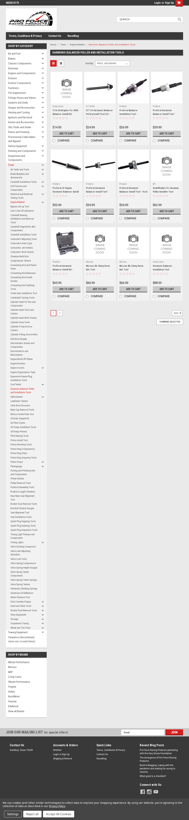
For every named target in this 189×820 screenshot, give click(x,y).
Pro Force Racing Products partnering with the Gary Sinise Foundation (159, 752)
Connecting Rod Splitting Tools (23, 287)
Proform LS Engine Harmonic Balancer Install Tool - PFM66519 (66, 192)
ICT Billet (90, 106)
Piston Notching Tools (21, 444)
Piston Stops (17, 461)
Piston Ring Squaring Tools (24, 457)
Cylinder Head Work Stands (24, 317)
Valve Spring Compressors (23, 563)
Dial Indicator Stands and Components (22, 345)
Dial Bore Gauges (19, 339)
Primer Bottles (17, 478)
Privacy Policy (57, 806)
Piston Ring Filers (19, 453)
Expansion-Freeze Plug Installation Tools (21, 378)
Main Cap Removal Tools (22, 409)
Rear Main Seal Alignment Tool (23, 498)
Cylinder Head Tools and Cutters (22, 311)
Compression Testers (21, 260)
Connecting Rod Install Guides (21, 279)
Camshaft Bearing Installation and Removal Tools (22, 219)
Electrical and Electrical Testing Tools (21, 196)
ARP (10, 672)
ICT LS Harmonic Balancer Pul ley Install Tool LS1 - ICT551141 (99, 114)
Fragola (12, 686)
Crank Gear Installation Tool (24, 293)
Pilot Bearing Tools (20, 435)
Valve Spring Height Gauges (24, 567)
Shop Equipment (18, 614)
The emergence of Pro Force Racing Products (158, 759)
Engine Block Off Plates (22, 359)
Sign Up (169, 2)
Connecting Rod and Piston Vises (24, 267)
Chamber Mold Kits (20, 256)
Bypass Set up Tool (20, 206)
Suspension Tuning (20, 623)
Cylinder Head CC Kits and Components (23, 304)
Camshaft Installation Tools (24, 181)
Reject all (32, 814)
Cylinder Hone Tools (20, 322)
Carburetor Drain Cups (21, 243)
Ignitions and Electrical (20, 117)
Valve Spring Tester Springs (24, 579)
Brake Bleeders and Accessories (20, 176)
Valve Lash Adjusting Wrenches (20, 553)
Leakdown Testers (19, 401)
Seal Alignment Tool (20, 512)
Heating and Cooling (19, 112)
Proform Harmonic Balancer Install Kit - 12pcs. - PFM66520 (63, 270)
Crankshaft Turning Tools (23, 297)
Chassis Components (19, 63)
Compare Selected (169, 321)
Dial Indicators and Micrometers (19, 353)
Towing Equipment (18, 632)
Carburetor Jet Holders (22, 247)
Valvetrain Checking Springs (24, 588)
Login (157, 2)
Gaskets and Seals (18, 102)
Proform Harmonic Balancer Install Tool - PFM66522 (164, 114)
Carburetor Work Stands (22, 252)
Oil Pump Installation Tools (23, 427)
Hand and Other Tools (21, 606)
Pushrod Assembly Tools (22, 487)
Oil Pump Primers (19, 431)
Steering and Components (22, 151)
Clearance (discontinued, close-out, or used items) (21, 639)
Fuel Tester (16, 384)
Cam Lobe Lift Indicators (22, 210)
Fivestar (12, 701)
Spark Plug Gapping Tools (23, 521)
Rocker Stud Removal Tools (24, 503)
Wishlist (57, 750)
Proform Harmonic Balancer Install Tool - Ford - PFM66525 (133, 192)
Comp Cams (14, 677)
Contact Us (54, 36)
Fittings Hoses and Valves (22, 97)
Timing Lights (17, 542)
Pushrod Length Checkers (23, 491)
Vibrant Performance (19, 682)
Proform (123, 106)
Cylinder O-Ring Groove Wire (24, 334)
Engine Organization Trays (23, 372)
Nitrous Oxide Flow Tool (22, 414)
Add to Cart (66, 133)
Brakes (12, 58)
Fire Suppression (17, 93)
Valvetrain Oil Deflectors (22, 593)
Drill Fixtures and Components (19, 188)
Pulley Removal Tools (21, 483)
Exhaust (12, 78)
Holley (11, 691)
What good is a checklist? (153, 776)
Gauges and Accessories (21, 107)
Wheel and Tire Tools (20, 627)
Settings (13, 814)
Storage (14, 619)
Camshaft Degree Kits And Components (23, 228)
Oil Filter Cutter (18, 422)
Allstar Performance (19, 662)
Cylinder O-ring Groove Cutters (21, 328)
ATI (154, 184)
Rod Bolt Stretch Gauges (22, 508)
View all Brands (16, 711)
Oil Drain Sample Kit (20, 418)
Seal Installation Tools (21, 517)
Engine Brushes (18, 363)
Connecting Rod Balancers (23, 273)
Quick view (67, 100)
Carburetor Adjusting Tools (24, 239)
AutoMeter (14, 696)
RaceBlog (73, 36)
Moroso (12, 667)
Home (53, 44)
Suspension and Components (16, 158)
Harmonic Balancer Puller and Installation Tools (22, 390)
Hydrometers (17, 396)
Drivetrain (13, 68)
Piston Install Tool (19, 440)
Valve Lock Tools (19, 559)
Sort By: (89, 63)
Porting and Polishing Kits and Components (23, 472)
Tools (11, 165)
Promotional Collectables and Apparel (21, 139)
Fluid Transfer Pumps (21, 601)
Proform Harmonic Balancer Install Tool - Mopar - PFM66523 (97, 192)
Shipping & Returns (62, 758)
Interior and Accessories (21, 122)
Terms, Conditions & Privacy (25, 36)
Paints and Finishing (18, 132)
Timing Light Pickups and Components (23, 536)
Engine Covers (17, 367)
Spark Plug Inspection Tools (24, 530)
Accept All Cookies (58, 814)
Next (176, 313)
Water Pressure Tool (20, 597)
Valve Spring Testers (20, 584)
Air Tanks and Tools (20, 169)
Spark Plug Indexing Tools (23, 525)
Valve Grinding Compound (23, 546)
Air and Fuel (14, 53)
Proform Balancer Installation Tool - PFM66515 (128, 114)
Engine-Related (18, 202)
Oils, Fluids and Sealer (19, 127)
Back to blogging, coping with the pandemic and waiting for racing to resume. (157, 768)
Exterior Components (19, 83)
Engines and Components (21, 73)
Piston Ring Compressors (23, 449)
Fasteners (13, 88)
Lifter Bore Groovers (20, 405)
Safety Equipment (17, 146)
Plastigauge (16, 466)
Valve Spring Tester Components (20, 574)
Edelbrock (13, 706)
